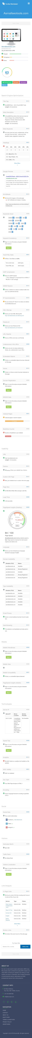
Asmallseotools (18, 819)
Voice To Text (9, 910)
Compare (24, 82)
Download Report (7, 82)
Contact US (8, 913)
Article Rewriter (8, 919)
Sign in (8, 248)
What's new (6, 1017)
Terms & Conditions (9, 1019)
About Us (5, 1015)
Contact (5, 1012)
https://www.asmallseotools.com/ (9, 905)
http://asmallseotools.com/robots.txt (13, 327)
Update (16, 82)
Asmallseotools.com (8, 46)
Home (4, 1010)
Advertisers (6, 1024)
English (7, 916)
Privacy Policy (7, 1022)
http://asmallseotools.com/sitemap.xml (14, 315)
